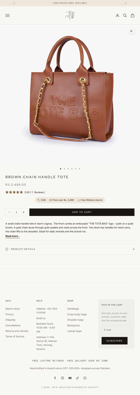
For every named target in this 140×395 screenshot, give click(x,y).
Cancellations (12, 325)
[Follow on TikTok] (77, 378)
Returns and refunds (16, 330)
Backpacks (73, 325)
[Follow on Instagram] (62, 378)
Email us (40, 318)
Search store (12, 308)
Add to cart (82, 212)
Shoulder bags (75, 319)
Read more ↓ (12, 236)
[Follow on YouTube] (70, 378)
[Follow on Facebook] (55, 378)
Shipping (10, 319)
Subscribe (115, 340)
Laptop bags (74, 330)
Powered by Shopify (85, 387)
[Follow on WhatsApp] (85, 378)
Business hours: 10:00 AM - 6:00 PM (45, 327)
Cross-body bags (77, 314)
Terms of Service (14, 336)
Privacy (9, 314)
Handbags (73, 308)
